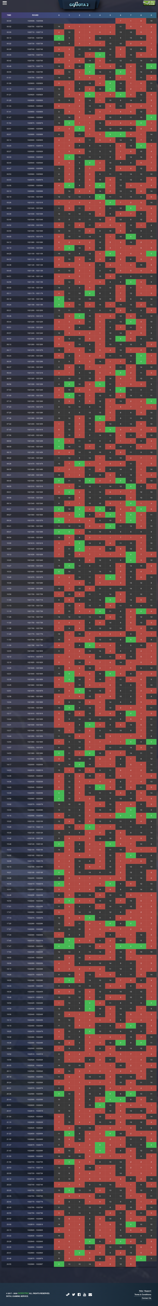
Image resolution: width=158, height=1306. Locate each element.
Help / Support (145, 1291)
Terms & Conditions (143, 1294)
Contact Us (146, 1298)
